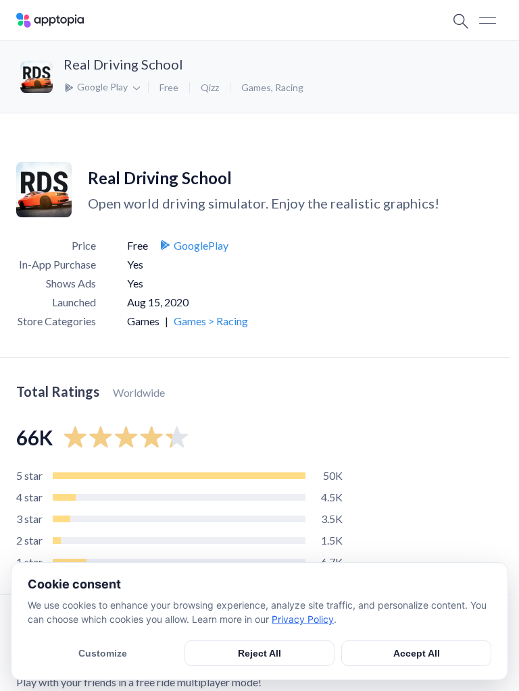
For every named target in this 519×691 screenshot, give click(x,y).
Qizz (210, 87)
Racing (289, 87)
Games (256, 87)
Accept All (416, 653)
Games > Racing (211, 320)
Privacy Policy (303, 619)
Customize (102, 653)
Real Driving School (123, 64)
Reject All (259, 653)
